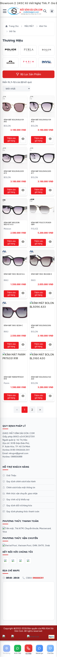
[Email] (28, 561)
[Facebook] (6, 561)
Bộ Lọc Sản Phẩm (30, 74)
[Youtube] (21, 561)
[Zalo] (13, 561)
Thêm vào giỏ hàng (11, 139)
